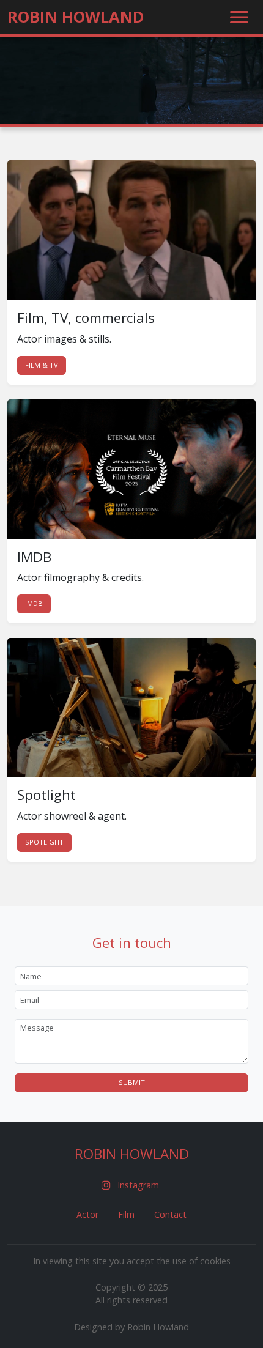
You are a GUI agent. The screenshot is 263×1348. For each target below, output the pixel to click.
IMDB (34, 603)
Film (126, 1214)
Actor (87, 1214)
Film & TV (41, 364)
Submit (132, 1082)
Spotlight (44, 841)
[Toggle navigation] (239, 17)
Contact (170, 1214)
